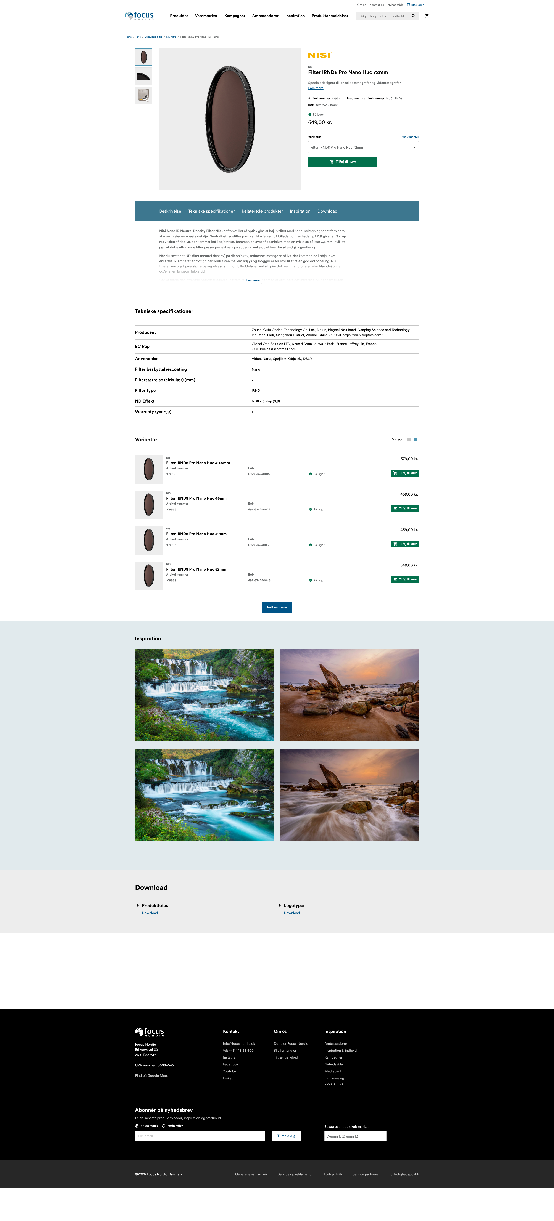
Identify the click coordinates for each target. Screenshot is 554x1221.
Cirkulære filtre (154, 37)
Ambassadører (265, 16)
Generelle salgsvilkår (251, 1174)
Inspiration (295, 16)
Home (128, 37)
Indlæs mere (277, 607)
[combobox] (387, 16)
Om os (361, 5)
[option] (143, 57)
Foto (138, 37)
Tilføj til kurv (346, 162)
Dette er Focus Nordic (291, 1043)
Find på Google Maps (152, 1075)
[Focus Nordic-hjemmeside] (139, 16)
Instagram (231, 1057)
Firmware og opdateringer (334, 1081)
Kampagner (234, 16)
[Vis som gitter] (408, 439)
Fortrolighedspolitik (404, 1174)
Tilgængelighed (286, 1057)
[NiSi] (320, 55)
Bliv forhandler (285, 1050)
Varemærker (206, 16)
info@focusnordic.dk (239, 1043)
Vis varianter (410, 137)
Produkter (179, 16)
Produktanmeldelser (330, 16)
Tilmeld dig (286, 1136)
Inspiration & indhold (340, 1050)
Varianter (314, 136)
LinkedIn (229, 1078)
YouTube (229, 1071)
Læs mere (316, 88)
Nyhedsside (395, 5)
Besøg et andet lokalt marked (347, 1127)
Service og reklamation (295, 1174)
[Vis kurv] (426, 16)
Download (150, 913)
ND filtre (171, 37)
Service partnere (365, 1174)
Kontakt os (376, 5)
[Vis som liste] (415, 439)
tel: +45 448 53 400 (238, 1050)
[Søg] (413, 16)
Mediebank (333, 1071)
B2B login (417, 5)
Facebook (230, 1064)
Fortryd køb (333, 1174)
